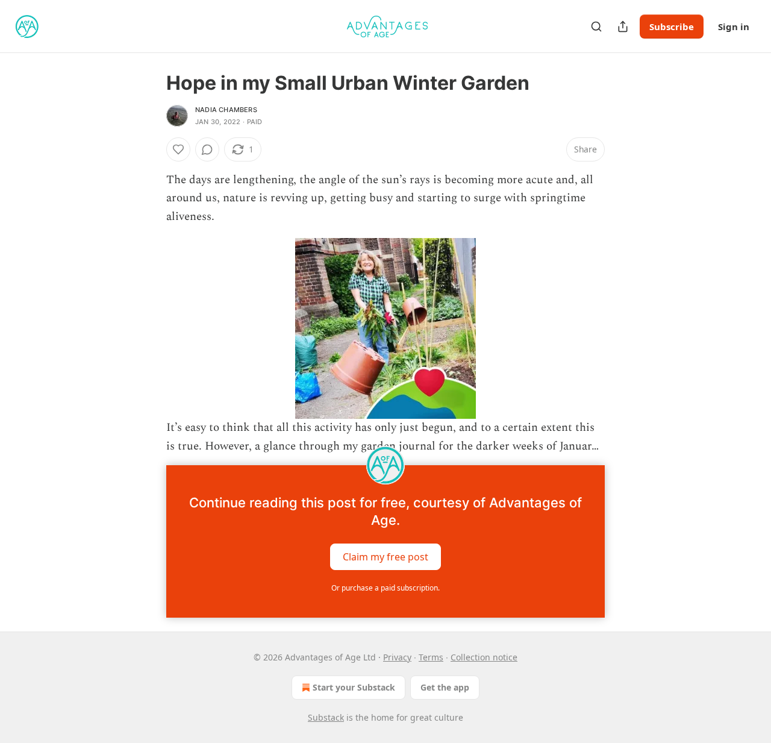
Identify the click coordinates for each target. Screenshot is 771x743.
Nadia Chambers (226, 109)
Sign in (733, 26)
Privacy (397, 657)
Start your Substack (354, 687)
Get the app (444, 687)
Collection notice (484, 657)
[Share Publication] (623, 26)
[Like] (178, 149)
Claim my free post (385, 556)
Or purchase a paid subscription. (385, 588)
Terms (431, 657)
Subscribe (671, 26)
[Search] (596, 26)
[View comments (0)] (207, 149)
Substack (326, 717)
